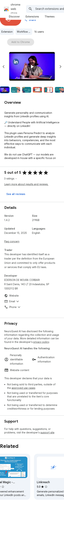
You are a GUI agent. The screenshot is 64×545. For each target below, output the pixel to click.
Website (14, 295)
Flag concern (11, 241)
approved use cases (23, 388)
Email (12, 301)
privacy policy (41, 342)
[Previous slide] (3, 66)
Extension (7, 31)
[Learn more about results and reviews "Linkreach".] (46, 486)
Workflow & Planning (24, 31)
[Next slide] (60, 66)
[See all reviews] (15, 194)
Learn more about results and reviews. (26, 184)
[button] (32, 66)
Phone (13, 307)
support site (47, 432)
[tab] (14, 16)
